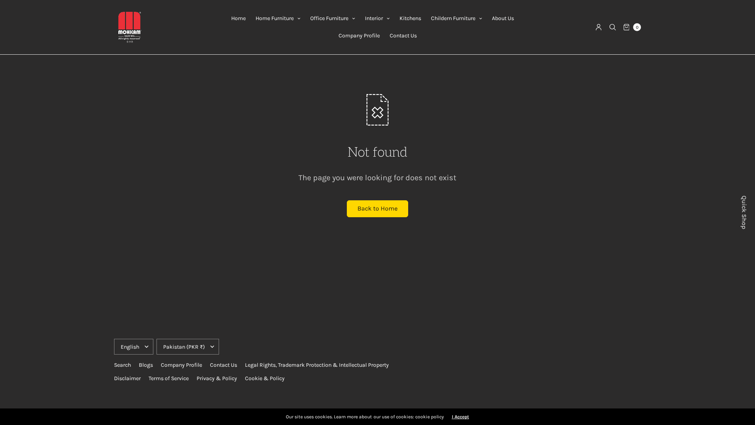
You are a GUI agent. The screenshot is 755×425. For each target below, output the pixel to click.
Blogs (146, 365)
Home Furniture (275, 18)
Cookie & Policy (265, 378)
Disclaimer (127, 378)
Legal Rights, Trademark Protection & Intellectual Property (317, 365)
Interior (374, 18)
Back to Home (377, 208)
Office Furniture (329, 18)
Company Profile (359, 35)
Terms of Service (169, 378)
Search (122, 365)
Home (238, 18)
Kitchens (410, 18)
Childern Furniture (453, 18)
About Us (503, 18)
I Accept (460, 416)
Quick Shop (744, 212)
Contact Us (403, 35)
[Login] (599, 27)
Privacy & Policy (217, 378)
